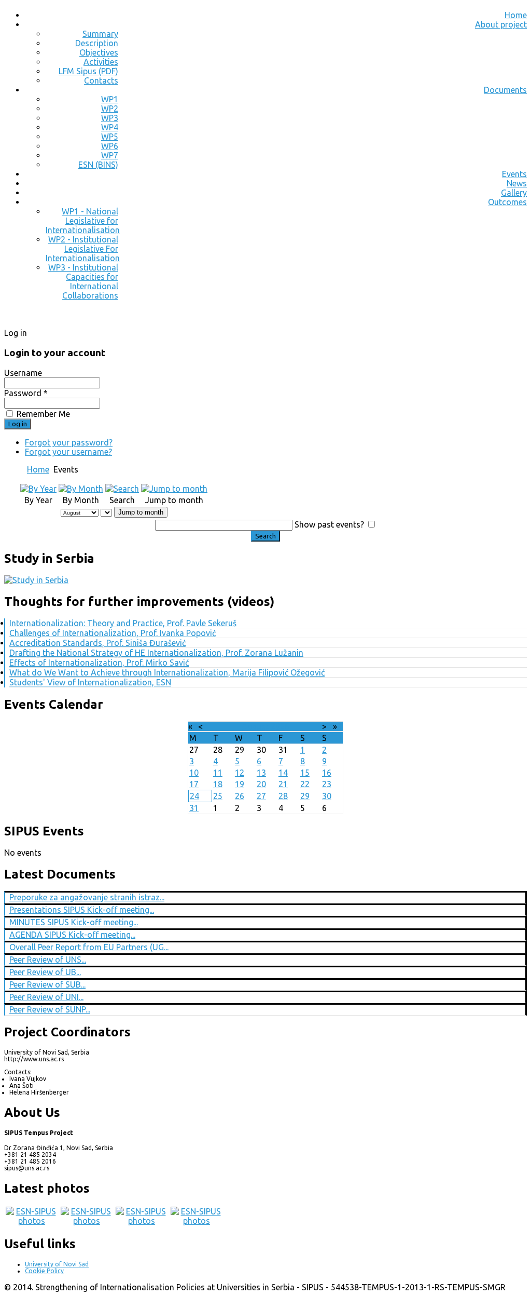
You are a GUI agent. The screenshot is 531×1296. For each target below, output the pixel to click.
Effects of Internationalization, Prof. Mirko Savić (99, 662)
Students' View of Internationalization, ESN (90, 682)
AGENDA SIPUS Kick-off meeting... (72, 934)
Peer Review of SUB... (47, 984)
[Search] (122, 488)
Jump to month (140, 512)
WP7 (109, 155)
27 (261, 796)
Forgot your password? (69, 442)
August (255, 726)
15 (305, 772)
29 (305, 796)
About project (501, 24)
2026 (280, 726)
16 (326, 772)
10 (194, 772)
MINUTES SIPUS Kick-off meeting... (73, 922)
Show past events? (329, 524)
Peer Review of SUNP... (49, 1009)
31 (194, 808)
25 (217, 796)
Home (516, 15)
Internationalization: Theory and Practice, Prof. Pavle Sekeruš (122, 623)
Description (96, 43)
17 (194, 784)
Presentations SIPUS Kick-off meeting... (81, 909)
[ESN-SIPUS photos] (32, 1220)
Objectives (98, 52)
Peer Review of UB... (45, 972)
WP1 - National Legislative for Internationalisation (83, 221)
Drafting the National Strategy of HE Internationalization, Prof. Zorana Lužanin (156, 652)
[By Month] (81, 488)
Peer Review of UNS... (47, 959)
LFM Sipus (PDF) (88, 71)
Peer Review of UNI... (46, 997)
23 (326, 784)
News (517, 183)
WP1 (109, 99)
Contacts (101, 80)
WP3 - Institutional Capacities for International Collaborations (83, 281)
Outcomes (507, 202)
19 (239, 784)
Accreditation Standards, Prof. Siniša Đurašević (97, 642)
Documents (505, 90)
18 (217, 784)
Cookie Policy (44, 1270)
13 (261, 772)
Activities (100, 61)
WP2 (109, 108)
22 (305, 784)
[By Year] (38, 488)
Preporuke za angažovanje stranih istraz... (86, 897)
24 (194, 796)
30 (326, 796)
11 (217, 772)
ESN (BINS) (98, 164)
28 (283, 796)
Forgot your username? (68, 451)
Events (514, 174)
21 (283, 784)
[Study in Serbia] (36, 580)
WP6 (109, 146)
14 (283, 772)
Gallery (514, 192)
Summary (100, 33)
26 (239, 796)
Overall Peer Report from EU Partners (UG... (89, 947)
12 (239, 772)
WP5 (109, 136)
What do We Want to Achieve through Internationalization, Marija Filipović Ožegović (167, 672)
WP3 (109, 118)
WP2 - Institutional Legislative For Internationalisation (83, 249)
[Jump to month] (174, 488)
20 (261, 784)
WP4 (109, 127)
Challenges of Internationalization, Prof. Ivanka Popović (112, 633)
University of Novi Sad (57, 1264)
